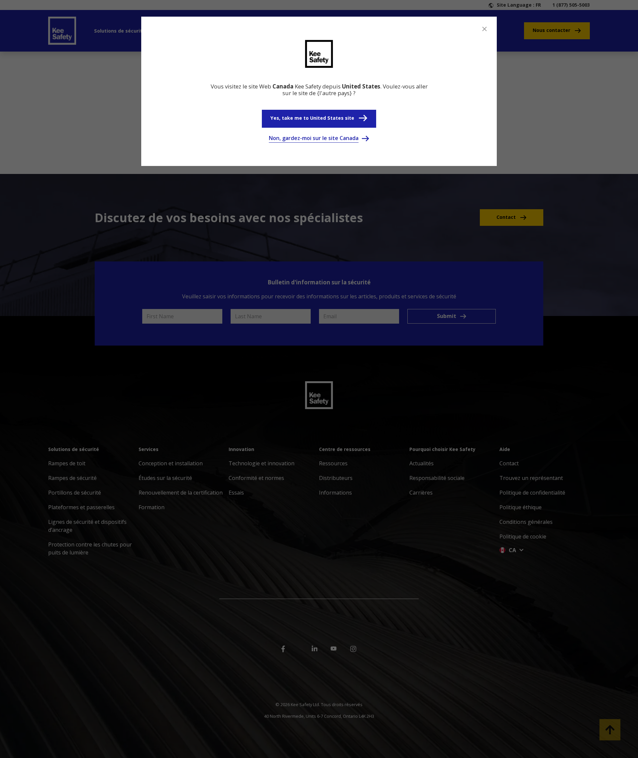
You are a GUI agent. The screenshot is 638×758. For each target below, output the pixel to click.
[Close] (484, 29)
